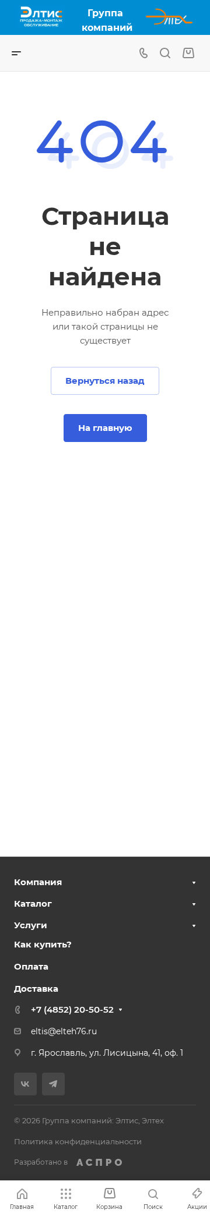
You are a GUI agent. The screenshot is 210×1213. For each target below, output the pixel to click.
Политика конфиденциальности (78, 1141)
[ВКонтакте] (25, 1084)
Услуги (30, 925)
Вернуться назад (105, 380)
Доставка (36, 988)
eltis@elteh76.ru (64, 1031)
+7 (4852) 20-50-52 (72, 1009)
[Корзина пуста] (188, 53)
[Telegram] (53, 1084)
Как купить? (43, 944)
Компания (38, 881)
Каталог (33, 903)
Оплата (31, 966)
